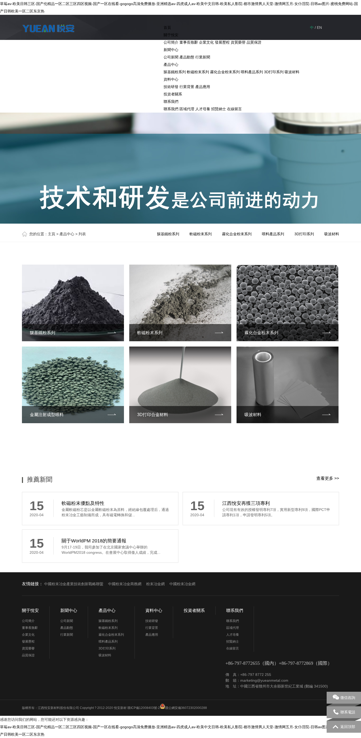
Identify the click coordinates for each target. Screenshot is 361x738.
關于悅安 (171, 35)
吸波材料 (292, 72)
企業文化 (206, 42)
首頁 (167, 27)
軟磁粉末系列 (198, 72)
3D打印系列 (274, 72)
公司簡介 (171, 42)
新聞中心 (171, 50)
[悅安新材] (48, 29)
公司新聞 (171, 57)
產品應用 (202, 87)
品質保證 (254, 42)
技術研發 (171, 87)
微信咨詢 (347, 697)
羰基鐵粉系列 (175, 72)
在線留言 (234, 109)
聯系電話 (347, 712)
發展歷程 (222, 42)
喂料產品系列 (252, 72)
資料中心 (171, 79)
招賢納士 (218, 109)
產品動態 (186, 57)
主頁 (51, 234)
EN (319, 27)
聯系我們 (171, 101)
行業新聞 (202, 57)
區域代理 (186, 109)
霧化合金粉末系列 (225, 72)
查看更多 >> (327, 478)
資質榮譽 (238, 42)
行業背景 (186, 87)
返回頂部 (347, 727)
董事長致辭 (188, 42)
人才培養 (202, 109)
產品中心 (171, 64)
